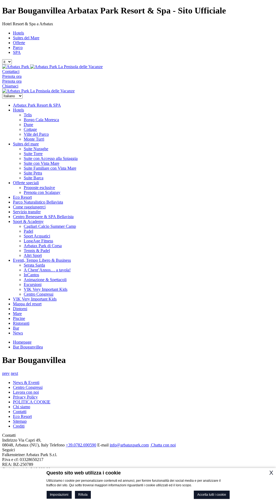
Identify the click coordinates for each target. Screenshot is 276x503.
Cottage (30, 129)
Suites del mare (26, 144)
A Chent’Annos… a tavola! (47, 270)
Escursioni (33, 284)
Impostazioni (59, 495)
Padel (28, 231)
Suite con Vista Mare (41, 163)
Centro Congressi (38, 294)
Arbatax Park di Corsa (43, 245)
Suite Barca (33, 178)
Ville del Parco (36, 134)
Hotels (18, 33)
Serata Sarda (34, 265)
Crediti (19, 426)
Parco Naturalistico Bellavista (38, 202)
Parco (18, 47)
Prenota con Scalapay (42, 192)
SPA (17, 52)
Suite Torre (33, 153)
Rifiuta (83, 495)
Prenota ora (12, 76)
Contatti (19, 411)
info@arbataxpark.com (129, 445)
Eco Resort (22, 197)
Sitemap (20, 421)
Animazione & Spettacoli (45, 279)
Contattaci (10, 71)
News (18, 333)
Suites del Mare (26, 38)
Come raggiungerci (29, 207)
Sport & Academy (28, 221)
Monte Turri (34, 139)
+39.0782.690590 (81, 445)
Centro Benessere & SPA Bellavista (43, 216)
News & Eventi (26, 382)
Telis (28, 115)
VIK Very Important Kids (45, 289)
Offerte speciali (26, 182)
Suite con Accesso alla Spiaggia (51, 158)
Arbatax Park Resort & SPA (37, 105)
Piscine (19, 318)
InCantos (31, 275)
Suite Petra (33, 173)
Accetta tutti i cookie (211, 495)
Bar (16, 328)
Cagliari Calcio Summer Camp (50, 226)
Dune (28, 124)
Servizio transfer (27, 211)
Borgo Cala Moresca (41, 119)
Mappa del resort (27, 304)
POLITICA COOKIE (31, 402)
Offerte (19, 42)
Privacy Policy (25, 397)
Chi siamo (21, 406)
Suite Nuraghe (36, 148)
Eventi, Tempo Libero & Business (42, 260)
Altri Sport (33, 255)
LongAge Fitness (38, 241)
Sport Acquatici (37, 236)
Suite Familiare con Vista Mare (50, 168)
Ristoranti (21, 323)
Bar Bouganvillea (28, 347)
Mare (17, 313)
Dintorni (20, 308)
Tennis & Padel (37, 250)
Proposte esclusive (39, 187)
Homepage (22, 342)
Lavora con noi (26, 392)
